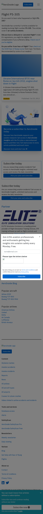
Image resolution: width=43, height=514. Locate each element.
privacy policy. (24, 272)
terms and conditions (28, 270)
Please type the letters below (15, 256)
